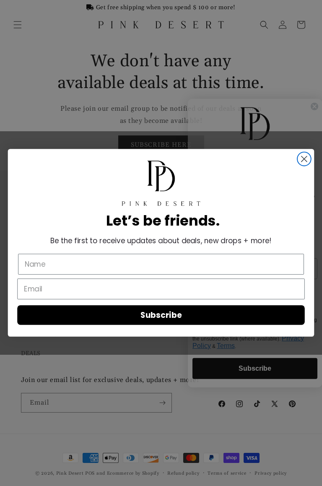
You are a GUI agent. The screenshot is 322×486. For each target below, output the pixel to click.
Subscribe (161, 315)
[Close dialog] (304, 159)
